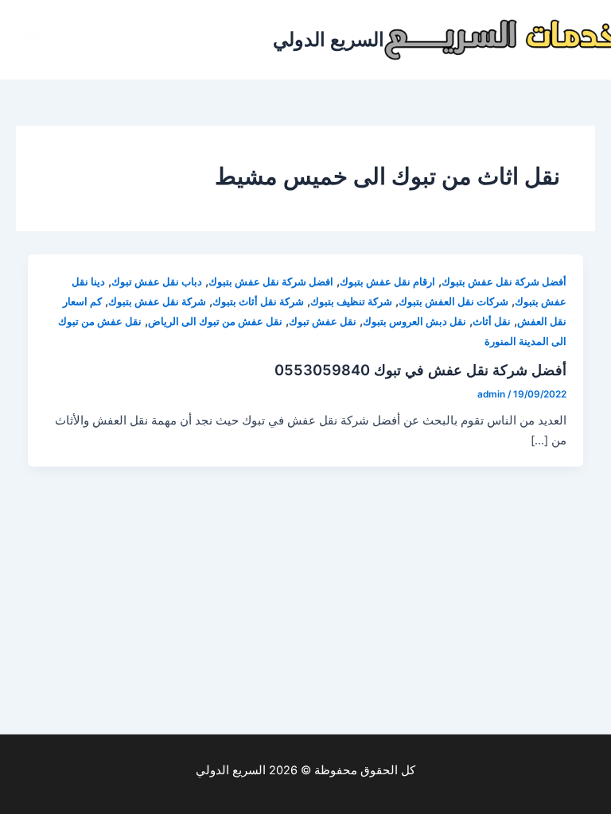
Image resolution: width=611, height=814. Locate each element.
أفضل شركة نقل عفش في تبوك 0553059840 (420, 369)
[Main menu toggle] (32, 39)
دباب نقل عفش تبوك (156, 282)
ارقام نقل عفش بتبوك (387, 282)
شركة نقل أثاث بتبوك (258, 302)
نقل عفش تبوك (322, 322)
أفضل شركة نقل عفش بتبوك (504, 282)
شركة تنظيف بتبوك (351, 302)
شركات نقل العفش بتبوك (453, 302)
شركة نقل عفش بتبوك (157, 302)
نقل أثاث (492, 322)
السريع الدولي (328, 39)
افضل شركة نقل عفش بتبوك (270, 282)
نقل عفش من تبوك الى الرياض (215, 322)
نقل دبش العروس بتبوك (414, 322)
